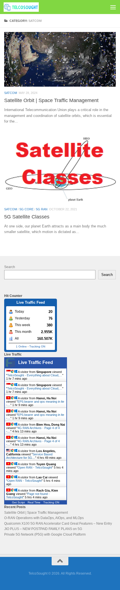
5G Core (26, 209)
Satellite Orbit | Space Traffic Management (51, 100)
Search (9, 267)
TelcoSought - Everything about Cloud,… (34, 375)
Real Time (34, 502)
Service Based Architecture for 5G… (29, 456)
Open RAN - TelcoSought (35, 467)
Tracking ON (37, 346)
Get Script (18, 502)
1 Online (21, 346)
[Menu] (113, 7)
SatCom (10, 93)
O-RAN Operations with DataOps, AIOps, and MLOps (44, 518)
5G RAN (41, 209)
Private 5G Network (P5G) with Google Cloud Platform (45, 534)
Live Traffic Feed (35, 362)
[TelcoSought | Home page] (27, 7)
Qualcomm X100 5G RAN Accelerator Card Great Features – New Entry (58, 524)
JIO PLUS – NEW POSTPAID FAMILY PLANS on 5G (43, 529)
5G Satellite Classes (26, 217)
